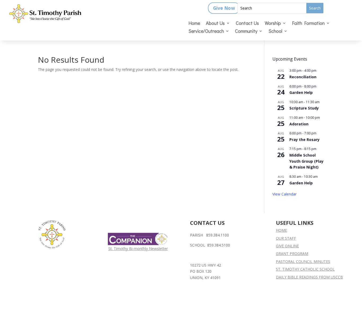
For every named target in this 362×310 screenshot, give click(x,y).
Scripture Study (304, 108)
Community (246, 31)
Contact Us (247, 23)
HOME (281, 230)
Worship (273, 23)
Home (194, 23)
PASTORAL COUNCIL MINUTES (303, 261)
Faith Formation (308, 23)
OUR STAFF (286, 238)
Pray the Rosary (304, 139)
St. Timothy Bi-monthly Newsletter (138, 248)
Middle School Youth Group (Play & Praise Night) (306, 161)
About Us (215, 23)
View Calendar (284, 194)
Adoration (298, 123)
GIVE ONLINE (287, 245)
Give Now (224, 8)
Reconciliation (302, 76)
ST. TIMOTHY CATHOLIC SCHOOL (305, 269)
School (275, 31)
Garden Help (301, 92)
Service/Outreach (206, 31)
